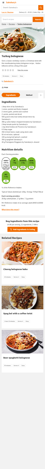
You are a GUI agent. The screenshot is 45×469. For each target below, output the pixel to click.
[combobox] (20, 7)
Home (4, 24)
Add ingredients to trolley (24, 229)
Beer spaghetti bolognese (16, 357)
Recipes (12, 24)
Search (38, 19)
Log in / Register (8, 12)
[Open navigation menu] (3, 2)
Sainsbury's (8, 81)
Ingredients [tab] (11, 95)
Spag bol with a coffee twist (17, 313)
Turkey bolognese (24, 24)
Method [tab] (29, 95)
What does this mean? (10, 210)
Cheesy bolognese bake (15, 269)
